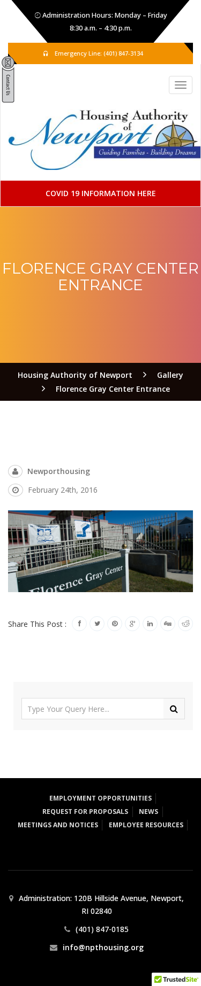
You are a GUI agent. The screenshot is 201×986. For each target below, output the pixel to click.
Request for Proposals (85, 811)
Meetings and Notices (58, 824)
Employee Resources (146, 824)
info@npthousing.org (103, 947)
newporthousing (58, 471)
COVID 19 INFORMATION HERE (101, 193)
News (148, 811)
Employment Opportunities (100, 798)
